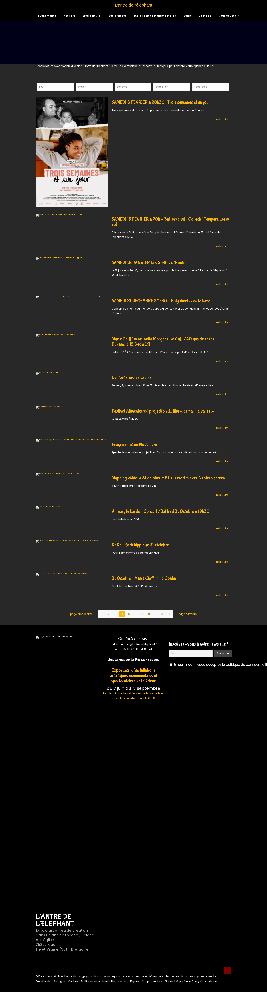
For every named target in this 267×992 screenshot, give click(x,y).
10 (162, 614)
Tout (42, 87)
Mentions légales (128, 981)
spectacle (200, 87)
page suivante (188, 614)
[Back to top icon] (227, 970)
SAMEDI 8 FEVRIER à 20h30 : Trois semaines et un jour (161, 102)
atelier (82, 87)
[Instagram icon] (226, 986)
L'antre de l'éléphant (133, 5)
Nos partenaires (152, 981)
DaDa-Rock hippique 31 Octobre (140, 545)
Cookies (73, 981)
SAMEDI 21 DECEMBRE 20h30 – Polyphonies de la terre (161, 301)
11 (169, 614)
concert (122, 87)
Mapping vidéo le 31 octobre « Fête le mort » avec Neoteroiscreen (168, 478)
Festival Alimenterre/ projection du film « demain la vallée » (163, 411)
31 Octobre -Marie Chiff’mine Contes (144, 578)
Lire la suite (221, 119)
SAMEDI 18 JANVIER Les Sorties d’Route (148, 262)
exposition (161, 87)
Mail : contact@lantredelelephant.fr (135, 644)
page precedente (81, 614)
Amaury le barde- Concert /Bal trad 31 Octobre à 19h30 (160, 511)
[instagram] (136, 665)
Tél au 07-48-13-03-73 (137, 649)
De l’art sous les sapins (131, 377)
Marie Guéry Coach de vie (200, 981)
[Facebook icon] (222, 986)
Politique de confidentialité (98, 981)
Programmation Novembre (134, 444)
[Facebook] (131, 665)
